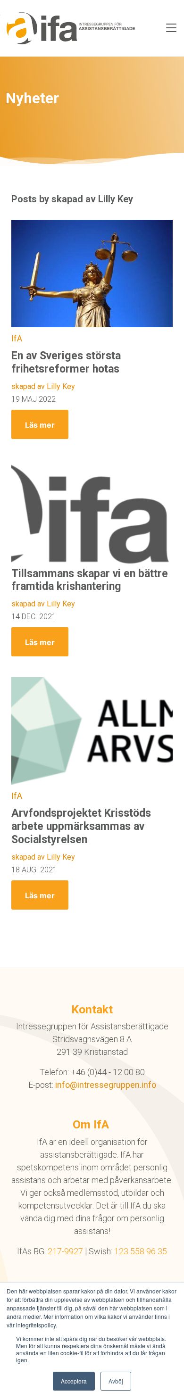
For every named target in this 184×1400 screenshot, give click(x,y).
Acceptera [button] (74, 1381)
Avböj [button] (116, 1381)
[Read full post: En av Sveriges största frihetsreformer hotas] (92, 273)
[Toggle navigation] (171, 28)
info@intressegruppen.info (105, 1085)
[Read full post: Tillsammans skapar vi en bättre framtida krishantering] (92, 513)
